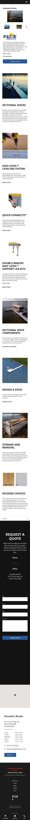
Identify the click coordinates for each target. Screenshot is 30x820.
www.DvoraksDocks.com (16, 749)
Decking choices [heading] (13, 493)
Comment (4, 619)
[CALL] (24, 816)
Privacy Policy (15, 813)
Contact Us (10, 755)
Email (3, 603)
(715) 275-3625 (15, 563)
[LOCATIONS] (5, 816)
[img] (15, 86)
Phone (3, 611)
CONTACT (15, 788)
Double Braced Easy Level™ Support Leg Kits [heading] (13, 266)
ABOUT (15, 785)
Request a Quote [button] (15, 61)
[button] (26, 26)
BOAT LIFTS (15, 780)
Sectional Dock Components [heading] (13, 331)
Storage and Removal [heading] (11, 446)
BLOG (15, 790)
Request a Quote (15, 638)
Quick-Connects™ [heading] (14, 215)
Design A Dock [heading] (12, 389)
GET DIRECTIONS (8, 729)
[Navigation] (26, 2)
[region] (15, 115)
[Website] (5, 749)
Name (3, 596)
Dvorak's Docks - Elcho (7, 1)
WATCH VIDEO (6, 53)
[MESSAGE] (15, 816)
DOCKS (15, 783)
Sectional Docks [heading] (14, 105)
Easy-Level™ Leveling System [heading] (13, 167)
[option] (7, 26)
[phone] (5, 745)
